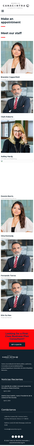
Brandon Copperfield (10, 77)
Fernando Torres (8, 276)
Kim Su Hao (6, 315)
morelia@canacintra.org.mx (12, 429)
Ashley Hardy (7, 156)
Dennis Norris (7, 196)
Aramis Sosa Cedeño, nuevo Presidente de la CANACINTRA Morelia (16, 396)
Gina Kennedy (7, 236)
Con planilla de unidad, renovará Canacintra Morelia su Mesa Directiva (16, 387)
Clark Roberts (7, 117)
